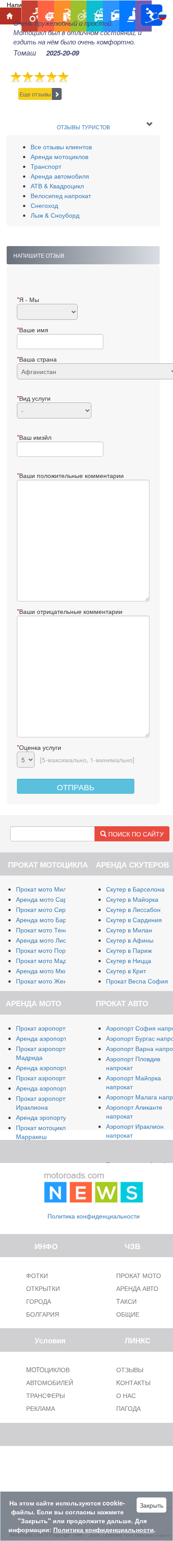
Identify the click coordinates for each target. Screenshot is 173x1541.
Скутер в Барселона (135, 888)
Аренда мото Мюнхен (47, 970)
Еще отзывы (35, 94)
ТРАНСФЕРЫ (45, 1395)
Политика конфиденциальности (93, 1215)
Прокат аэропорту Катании (55, 1077)
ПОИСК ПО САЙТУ (135, 833)
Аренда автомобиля (60, 175)
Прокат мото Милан (45, 888)
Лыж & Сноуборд (55, 215)
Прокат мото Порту (43, 950)
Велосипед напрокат (61, 195)
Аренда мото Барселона (51, 919)
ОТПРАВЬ (75, 786)
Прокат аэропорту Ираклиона (42, 1102)
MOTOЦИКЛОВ (48, 1369)
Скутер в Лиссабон (133, 909)
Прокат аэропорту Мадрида (42, 1053)
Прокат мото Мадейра (48, 960)
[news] (93, 1185)
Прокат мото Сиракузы (49, 909)
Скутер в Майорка (132, 899)
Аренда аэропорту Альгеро (55, 1067)
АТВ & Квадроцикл (57, 185)
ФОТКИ (37, 1275)
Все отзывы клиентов (61, 146)
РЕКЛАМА (40, 1408)
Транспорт (46, 166)
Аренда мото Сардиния (50, 899)
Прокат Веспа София (137, 980)
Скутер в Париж (129, 950)
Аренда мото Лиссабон (49, 940)
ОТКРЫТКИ (43, 1288)
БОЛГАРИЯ (42, 1314)
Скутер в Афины (129, 940)
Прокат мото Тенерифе (50, 929)
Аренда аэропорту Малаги (54, 1038)
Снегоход (44, 205)
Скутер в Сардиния (134, 919)
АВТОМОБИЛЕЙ (49, 1382)
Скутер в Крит (126, 970)
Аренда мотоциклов (59, 156)
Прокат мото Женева (46, 980)
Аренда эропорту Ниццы (51, 1117)
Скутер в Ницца (128, 960)
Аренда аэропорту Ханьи (52, 1087)
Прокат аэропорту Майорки (56, 1027)
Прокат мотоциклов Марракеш (44, 1132)
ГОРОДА (38, 1301)
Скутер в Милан (129, 929)
